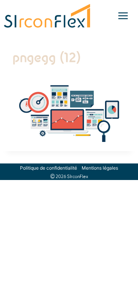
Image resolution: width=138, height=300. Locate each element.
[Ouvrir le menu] (123, 16)
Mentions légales (100, 168)
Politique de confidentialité (48, 168)
